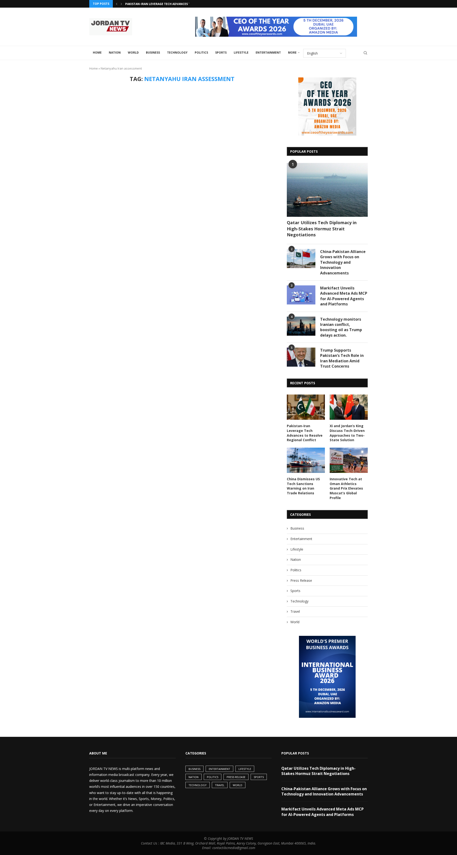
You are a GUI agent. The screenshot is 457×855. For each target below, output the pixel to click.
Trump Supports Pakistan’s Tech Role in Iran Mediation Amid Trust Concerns (342, 358)
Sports (221, 53)
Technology (177, 53)
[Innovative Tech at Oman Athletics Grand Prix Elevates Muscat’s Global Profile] (349, 460)
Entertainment (268, 53)
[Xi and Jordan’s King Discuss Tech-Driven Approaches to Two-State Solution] (349, 407)
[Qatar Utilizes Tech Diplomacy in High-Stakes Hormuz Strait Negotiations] (327, 190)
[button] (117, 4)
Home (97, 53)
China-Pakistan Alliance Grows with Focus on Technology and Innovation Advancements (343, 262)
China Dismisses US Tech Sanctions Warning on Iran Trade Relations (303, 486)
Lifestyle (241, 53)
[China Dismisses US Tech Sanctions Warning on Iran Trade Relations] (306, 460)
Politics (201, 53)
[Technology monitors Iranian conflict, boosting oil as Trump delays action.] (301, 326)
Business (153, 53)
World (133, 53)
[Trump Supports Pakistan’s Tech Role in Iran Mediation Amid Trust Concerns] (301, 357)
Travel (295, 611)
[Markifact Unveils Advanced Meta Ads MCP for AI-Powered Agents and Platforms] (301, 294)
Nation (115, 53)
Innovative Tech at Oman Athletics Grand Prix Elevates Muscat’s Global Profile (346, 488)
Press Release (301, 580)
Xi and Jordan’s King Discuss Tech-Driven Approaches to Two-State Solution (347, 433)
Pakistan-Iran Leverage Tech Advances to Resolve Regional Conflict (181, 4)
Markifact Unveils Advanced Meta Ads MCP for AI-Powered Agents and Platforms (343, 296)
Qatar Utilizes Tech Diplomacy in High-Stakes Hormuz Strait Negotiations (322, 228)
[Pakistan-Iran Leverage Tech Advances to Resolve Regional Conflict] (306, 407)
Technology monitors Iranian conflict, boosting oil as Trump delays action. (341, 327)
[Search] (365, 53)
